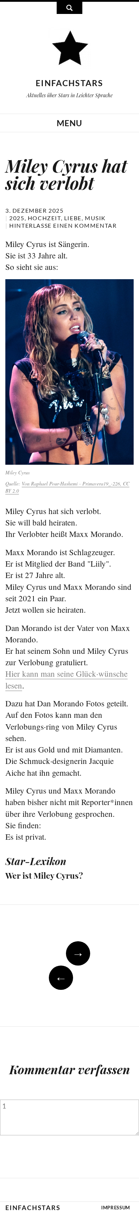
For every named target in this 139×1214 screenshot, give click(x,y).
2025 (16, 217)
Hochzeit (44, 217)
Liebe (73, 217)
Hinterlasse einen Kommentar (63, 225)
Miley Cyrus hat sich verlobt (66, 174)
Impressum (115, 1207)
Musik (95, 217)
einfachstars (69, 83)
